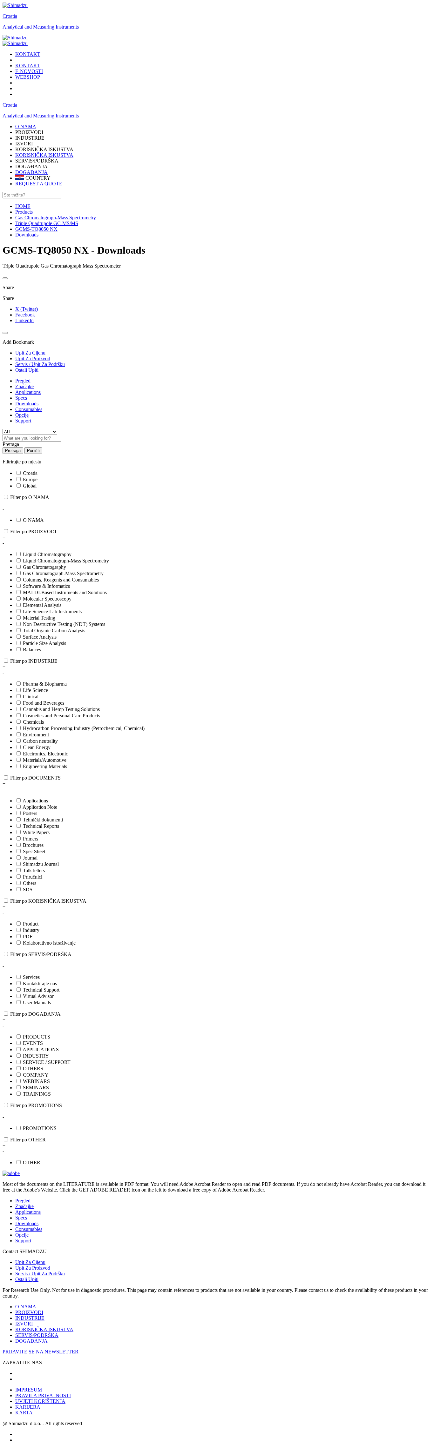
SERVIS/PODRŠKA (36, 1335)
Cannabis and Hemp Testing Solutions (61, 709)
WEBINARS (36, 1081)
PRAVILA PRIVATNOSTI (43, 1395)
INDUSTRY (36, 1056)
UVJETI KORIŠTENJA (40, 1401)
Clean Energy (37, 747)
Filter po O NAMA (29, 497)
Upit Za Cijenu (30, 1262)
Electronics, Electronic (45, 753)
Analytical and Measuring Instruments (41, 27)
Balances (32, 649)
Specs (21, 398)
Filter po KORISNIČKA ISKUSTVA (48, 901)
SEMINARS (36, 1087)
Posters (30, 813)
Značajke (24, 386)
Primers (30, 838)
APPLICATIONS (41, 1049)
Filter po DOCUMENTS (35, 777)
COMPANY (36, 1075)
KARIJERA (27, 1407)
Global (30, 485)
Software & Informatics (46, 586)
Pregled (23, 380)
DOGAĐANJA (31, 172)
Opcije (22, 415)
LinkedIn (24, 320)
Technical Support (41, 990)
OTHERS (33, 1068)
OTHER (31, 1162)
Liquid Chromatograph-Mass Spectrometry (66, 560)
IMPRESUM (28, 1389)
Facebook (25, 314)
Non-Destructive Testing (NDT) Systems (64, 624)
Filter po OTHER (28, 1139)
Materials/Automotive (44, 760)
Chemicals (33, 722)
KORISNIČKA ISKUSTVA (44, 155)
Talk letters (34, 870)
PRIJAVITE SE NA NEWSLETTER (40, 1351)
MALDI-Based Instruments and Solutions (65, 592)
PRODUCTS (36, 1037)
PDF (27, 936)
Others (29, 883)
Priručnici (32, 877)
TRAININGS (37, 1094)
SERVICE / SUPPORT (47, 1062)
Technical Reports (41, 826)
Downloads (26, 403)
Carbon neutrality (40, 741)
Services (31, 977)
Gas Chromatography (44, 567)
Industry (31, 930)
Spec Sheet (34, 851)
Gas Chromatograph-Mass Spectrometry (63, 573)
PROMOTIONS (40, 1128)
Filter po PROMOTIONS (36, 1105)
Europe (30, 479)
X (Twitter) (26, 309)
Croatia (10, 16)
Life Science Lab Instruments (52, 611)
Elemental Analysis (42, 605)
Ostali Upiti (26, 1279)
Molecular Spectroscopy (47, 598)
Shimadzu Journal (41, 864)
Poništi (33, 450)
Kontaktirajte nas (40, 983)
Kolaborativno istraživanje (49, 943)
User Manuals (37, 1002)
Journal (30, 857)
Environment (36, 734)
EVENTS (33, 1043)
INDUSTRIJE (29, 1318)
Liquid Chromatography (47, 554)
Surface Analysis (40, 637)
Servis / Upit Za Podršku (40, 1273)
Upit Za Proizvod (32, 1268)
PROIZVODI (29, 1312)
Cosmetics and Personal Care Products (61, 715)
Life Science (35, 690)
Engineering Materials (45, 766)
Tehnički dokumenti (43, 819)
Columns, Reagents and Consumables (61, 579)
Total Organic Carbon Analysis (54, 630)
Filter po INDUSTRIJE (34, 661)
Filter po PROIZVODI (33, 531)
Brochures (33, 845)
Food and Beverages (43, 703)
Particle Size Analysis (44, 643)
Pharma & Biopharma (45, 684)
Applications (28, 392)
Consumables (28, 409)
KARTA (24, 1412)
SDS (27, 889)
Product (30, 924)
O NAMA (33, 520)
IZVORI (24, 1323)
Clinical (30, 696)
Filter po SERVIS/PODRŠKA (40, 954)
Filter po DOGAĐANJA (35, 1014)
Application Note (40, 807)
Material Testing (39, 618)
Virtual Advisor (38, 996)
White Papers (36, 832)
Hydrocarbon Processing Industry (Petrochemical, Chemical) (84, 728)
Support (23, 420)
